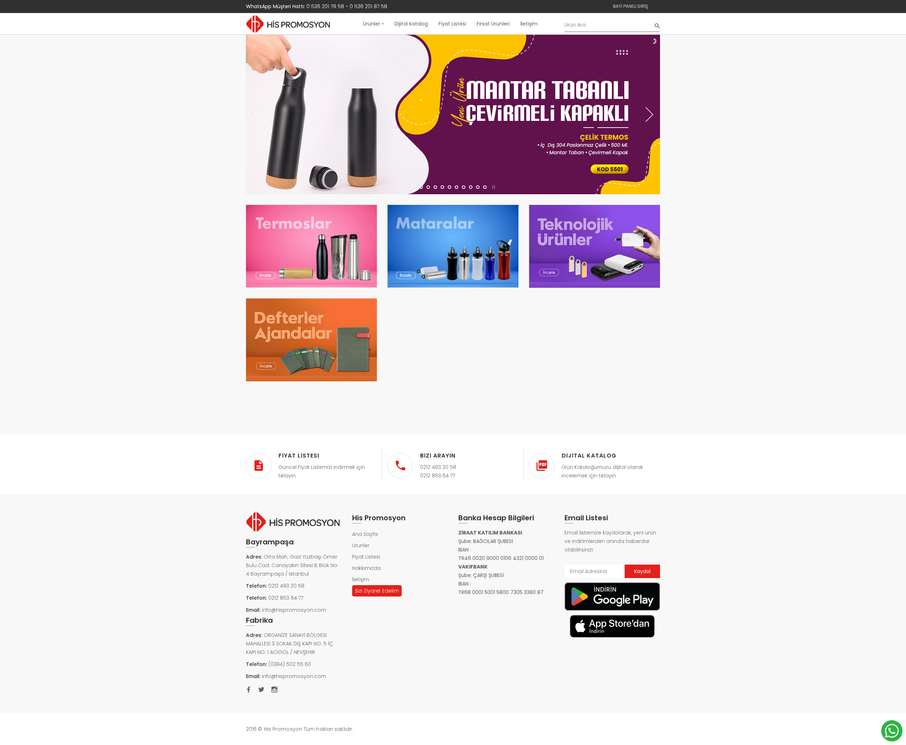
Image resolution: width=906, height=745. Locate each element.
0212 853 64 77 (285, 597)
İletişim (529, 23)
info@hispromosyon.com (294, 610)
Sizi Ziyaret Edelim (377, 590)
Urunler (360, 545)
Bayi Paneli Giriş (630, 6)
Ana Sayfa (365, 534)
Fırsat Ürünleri (493, 23)
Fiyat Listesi (452, 23)
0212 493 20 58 (286, 585)
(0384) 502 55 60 (289, 664)
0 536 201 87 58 (368, 6)
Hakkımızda (366, 568)
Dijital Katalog (411, 23)
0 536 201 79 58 (325, 6)
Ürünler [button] (372, 23)
